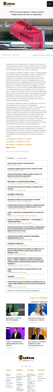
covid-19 (10, 151)
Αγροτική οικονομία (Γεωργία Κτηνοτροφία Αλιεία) (21, 378)
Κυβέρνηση (8, 385)
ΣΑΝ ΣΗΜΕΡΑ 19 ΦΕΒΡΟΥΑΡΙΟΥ (15, 194)
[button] (50, 4)
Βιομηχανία (19, 382)
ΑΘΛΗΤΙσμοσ (41, 370)
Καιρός (25, 190)
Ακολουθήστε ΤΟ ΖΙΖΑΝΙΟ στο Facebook (19, 139)
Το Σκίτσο (19, 164)
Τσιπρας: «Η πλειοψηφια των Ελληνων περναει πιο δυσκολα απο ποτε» (14, 343)
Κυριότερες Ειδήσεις (18, 151)
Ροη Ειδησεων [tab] (10, 158)
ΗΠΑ (30, 265)
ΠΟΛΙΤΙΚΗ (41, 55)
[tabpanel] (26, 226)
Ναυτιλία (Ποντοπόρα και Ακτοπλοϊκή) (20, 389)
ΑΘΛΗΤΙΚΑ (20, 177)
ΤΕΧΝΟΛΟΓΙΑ (26, 265)
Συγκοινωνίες (20, 170)
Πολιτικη (8, 370)
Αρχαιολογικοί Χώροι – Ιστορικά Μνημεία (31, 375)
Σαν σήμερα (22, 195)
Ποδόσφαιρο (41, 374)
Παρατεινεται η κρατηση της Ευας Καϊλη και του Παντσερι (23, 199)
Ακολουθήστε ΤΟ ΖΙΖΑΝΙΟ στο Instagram (19, 144)
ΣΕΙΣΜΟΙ (25, 272)
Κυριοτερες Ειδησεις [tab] (22, 158)
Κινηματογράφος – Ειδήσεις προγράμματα (31, 387)
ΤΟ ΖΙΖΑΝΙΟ (35, 55)
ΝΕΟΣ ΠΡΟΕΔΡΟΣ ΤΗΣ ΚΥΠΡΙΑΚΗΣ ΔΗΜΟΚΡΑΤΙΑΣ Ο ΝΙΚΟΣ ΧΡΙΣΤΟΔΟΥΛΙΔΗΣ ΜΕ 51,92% (37, 343)
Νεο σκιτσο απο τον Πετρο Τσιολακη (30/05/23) (20, 163)
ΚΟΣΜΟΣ (21, 265)
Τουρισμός (19, 374)
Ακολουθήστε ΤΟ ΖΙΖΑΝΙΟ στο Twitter (18, 141)
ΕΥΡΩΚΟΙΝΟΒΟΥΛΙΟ (27, 201)
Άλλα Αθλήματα (41, 378)
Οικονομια (19, 370)
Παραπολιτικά (9, 383)
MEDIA (21, 239)
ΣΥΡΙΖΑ (27, 151)
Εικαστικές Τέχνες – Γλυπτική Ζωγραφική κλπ (31, 382)
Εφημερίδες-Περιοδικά (27, 239)
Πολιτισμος (30, 370)
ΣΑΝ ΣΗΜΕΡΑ (10, 276)
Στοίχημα (40, 380)
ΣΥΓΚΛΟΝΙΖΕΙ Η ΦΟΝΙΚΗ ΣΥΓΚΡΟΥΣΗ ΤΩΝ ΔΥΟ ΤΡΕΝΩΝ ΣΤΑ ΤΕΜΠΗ (24, 168)
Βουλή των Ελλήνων (8, 374)
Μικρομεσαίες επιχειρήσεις (19, 385)
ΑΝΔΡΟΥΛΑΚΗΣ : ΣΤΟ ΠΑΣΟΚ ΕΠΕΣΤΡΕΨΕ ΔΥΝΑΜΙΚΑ (21, 181)
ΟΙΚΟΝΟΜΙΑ (22, 215)
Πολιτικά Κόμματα (34, 183)
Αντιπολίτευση (48, 55)
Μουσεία (29, 379)
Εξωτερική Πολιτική (8, 380)
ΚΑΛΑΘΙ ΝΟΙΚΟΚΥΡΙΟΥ (29, 223)
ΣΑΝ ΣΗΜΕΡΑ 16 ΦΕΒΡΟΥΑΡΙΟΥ (15, 243)
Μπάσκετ (40, 376)
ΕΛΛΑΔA (21, 190)
